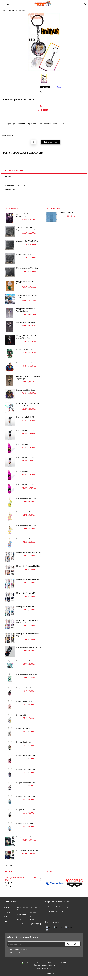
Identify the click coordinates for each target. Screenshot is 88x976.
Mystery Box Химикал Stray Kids (28, 552)
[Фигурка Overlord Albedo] (10, 326)
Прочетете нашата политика (44, 965)
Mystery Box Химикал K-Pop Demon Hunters (27, 621)
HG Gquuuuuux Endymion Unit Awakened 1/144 (27, 405)
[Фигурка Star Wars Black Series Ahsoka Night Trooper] (10, 340)
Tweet (59, 87)
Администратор (35, 924)
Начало (3, 10)
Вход (6, 921)
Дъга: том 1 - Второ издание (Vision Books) (27, 215)
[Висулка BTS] (10, 719)
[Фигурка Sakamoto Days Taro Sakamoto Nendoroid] (10, 286)
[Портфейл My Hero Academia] (10, 854)
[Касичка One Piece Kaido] (10, 394)
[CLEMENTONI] (55, 883)
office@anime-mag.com (62, 907)
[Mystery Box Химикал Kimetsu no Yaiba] (10, 638)
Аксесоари (11, 10)
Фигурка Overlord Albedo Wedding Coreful (25, 310)
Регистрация (21, 914)
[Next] (82, 217)
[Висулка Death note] (10, 746)
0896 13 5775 (60, 911)
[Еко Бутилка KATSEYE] (10, 421)
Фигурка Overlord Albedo (25, 322)
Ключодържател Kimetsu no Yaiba (28, 647)
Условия (33, 912)
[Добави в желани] (82, 134)
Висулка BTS (21, 715)
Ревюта (7, 176)
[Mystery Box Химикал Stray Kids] (10, 556)
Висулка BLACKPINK (24, 688)
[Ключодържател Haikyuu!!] (44, 71)
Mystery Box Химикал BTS (26, 593)
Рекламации (8, 912)
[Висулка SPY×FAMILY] (10, 705)
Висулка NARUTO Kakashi (26, 810)
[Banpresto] (74, 883)
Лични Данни (35, 908)
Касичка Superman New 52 (26, 363)
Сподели (46, 87)
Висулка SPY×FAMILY (24, 701)
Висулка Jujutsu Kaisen (24, 823)
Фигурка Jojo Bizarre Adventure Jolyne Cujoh (28, 378)
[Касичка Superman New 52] (10, 367)
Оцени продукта (45, 92)
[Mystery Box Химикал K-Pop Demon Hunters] (10, 624)
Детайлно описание (13, 170)
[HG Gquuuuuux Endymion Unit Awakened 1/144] (10, 407)
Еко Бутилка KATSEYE (25, 417)
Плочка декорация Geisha (25, 254)
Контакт (20, 919)
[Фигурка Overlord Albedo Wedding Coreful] (10, 313)
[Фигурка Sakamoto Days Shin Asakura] (10, 299)
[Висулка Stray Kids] (10, 732)
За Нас (6, 917)
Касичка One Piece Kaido (25, 390)
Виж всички (9, 890)
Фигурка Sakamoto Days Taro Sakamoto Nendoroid (27, 283)
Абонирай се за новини (14, 886)
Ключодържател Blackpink (26, 498)
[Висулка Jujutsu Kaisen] (10, 827)
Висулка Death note (23, 742)
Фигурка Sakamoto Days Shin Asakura (27, 296)
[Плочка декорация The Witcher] (10, 272)
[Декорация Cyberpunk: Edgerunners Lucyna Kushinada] (10, 231)
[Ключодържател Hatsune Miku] (10, 665)
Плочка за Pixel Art (67, 213)
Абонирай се (11, 865)
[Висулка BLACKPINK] (10, 692)
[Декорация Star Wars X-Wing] (10, 245)
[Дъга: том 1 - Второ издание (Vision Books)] (10, 218)
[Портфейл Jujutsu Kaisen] (10, 841)
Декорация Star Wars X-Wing (27, 241)
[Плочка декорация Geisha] (10, 258)
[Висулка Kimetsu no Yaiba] (10, 760)
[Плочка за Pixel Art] (51, 217)
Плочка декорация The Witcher (27, 268)
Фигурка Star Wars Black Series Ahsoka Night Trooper (28, 337)
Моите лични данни (44, 969)
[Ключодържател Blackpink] (10, 502)
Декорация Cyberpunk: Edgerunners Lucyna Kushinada (27, 229)
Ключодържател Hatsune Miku (27, 661)
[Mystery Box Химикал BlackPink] (10, 570)
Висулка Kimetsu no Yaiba (25, 755)
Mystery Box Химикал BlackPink (28, 566)
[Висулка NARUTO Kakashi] (10, 814)
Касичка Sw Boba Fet (24, 349)
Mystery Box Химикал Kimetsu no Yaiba (28, 635)
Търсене (20, 924)
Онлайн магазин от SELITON (44, 974)
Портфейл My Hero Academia (27, 850)
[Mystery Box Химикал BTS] (10, 597)
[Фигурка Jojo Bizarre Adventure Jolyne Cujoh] (10, 380)
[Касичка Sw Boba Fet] (10, 353)
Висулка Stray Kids (23, 728)
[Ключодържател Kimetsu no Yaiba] (10, 651)
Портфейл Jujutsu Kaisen (25, 837)
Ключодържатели (20, 10)
